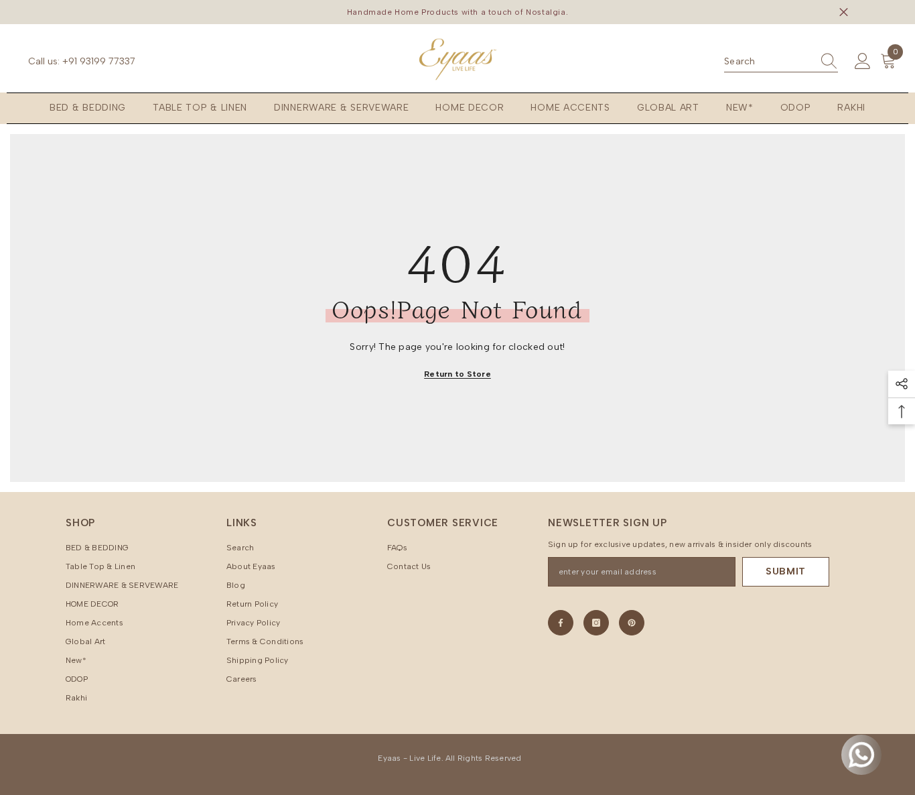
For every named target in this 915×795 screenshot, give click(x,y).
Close (843, 12)
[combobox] (768, 62)
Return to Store (457, 374)
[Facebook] (560, 622)
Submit (786, 571)
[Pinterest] (631, 622)
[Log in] (863, 62)
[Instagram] (596, 622)
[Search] (781, 62)
